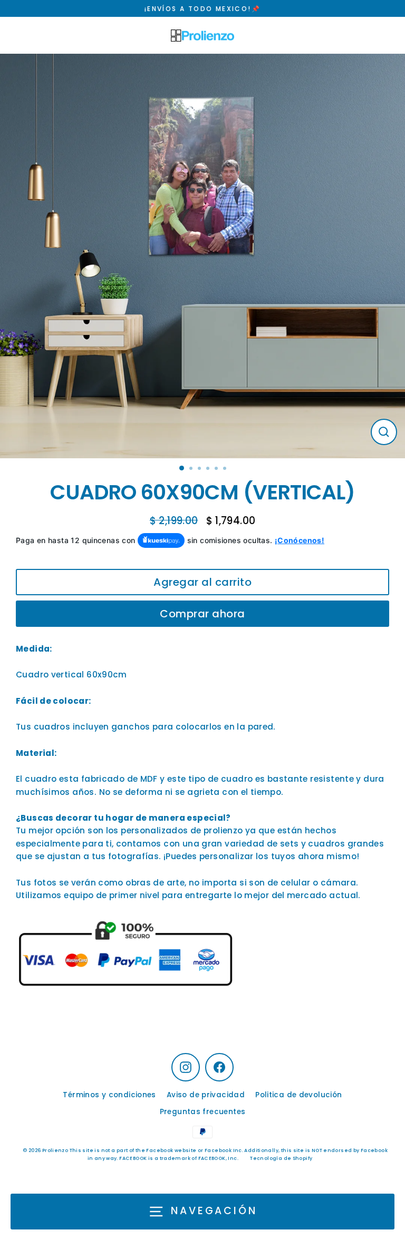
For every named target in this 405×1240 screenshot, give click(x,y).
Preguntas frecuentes (203, 1112)
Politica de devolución (298, 1095)
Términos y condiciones (109, 1095)
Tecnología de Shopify (281, 1158)
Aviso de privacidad (206, 1095)
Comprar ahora (202, 613)
